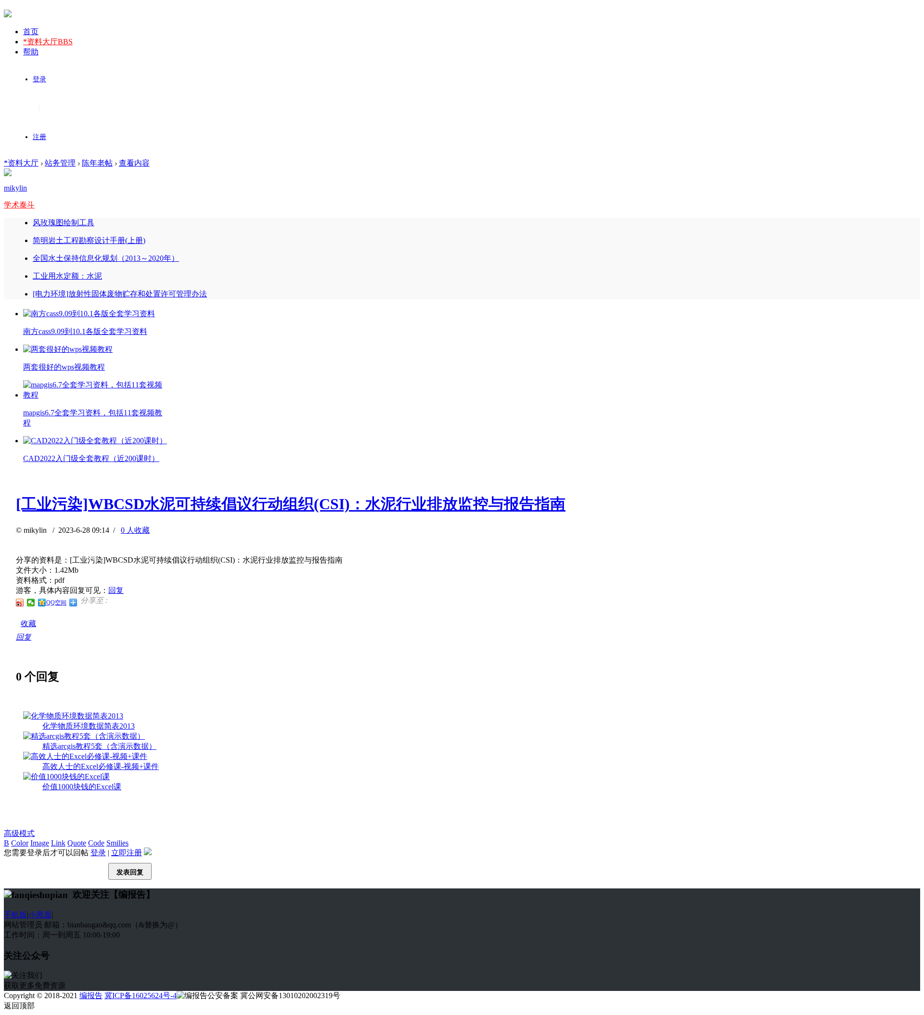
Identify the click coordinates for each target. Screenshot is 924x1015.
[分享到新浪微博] (20, 602)
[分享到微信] (31, 602)
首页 (30, 31)
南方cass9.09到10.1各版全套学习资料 (85, 331)
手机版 (15, 915)
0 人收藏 (135, 530)
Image (39, 843)
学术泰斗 (19, 205)
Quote (76, 843)
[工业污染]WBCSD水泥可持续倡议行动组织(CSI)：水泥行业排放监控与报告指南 (290, 504)
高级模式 (19, 833)
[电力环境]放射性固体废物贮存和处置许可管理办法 (120, 294)
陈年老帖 (97, 163)
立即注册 (126, 852)
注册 (39, 137)
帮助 (30, 52)
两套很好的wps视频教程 (64, 367)
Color (19, 843)
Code (96, 843)
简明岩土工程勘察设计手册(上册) (89, 240)
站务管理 (60, 163)
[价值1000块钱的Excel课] (66, 776)
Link (58, 843)
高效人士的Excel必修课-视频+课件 (100, 766)
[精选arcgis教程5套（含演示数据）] (84, 736)
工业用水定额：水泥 (67, 276)
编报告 (91, 995)
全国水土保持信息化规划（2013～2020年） (106, 258)
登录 (39, 79)
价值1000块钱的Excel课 (81, 787)
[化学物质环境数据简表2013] (73, 716)
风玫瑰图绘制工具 (63, 222)
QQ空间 (56, 602)
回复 (116, 590)
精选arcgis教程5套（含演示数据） (99, 746)
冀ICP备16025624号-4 (140, 995)
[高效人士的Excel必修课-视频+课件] (85, 756)
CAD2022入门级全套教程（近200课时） (91, 458)
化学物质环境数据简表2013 (88, 726)
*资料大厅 (48, 42)
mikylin (15, 188)
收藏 (28, 623)
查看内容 (134, 163)
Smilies (117, 843)
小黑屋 (39, 915)
